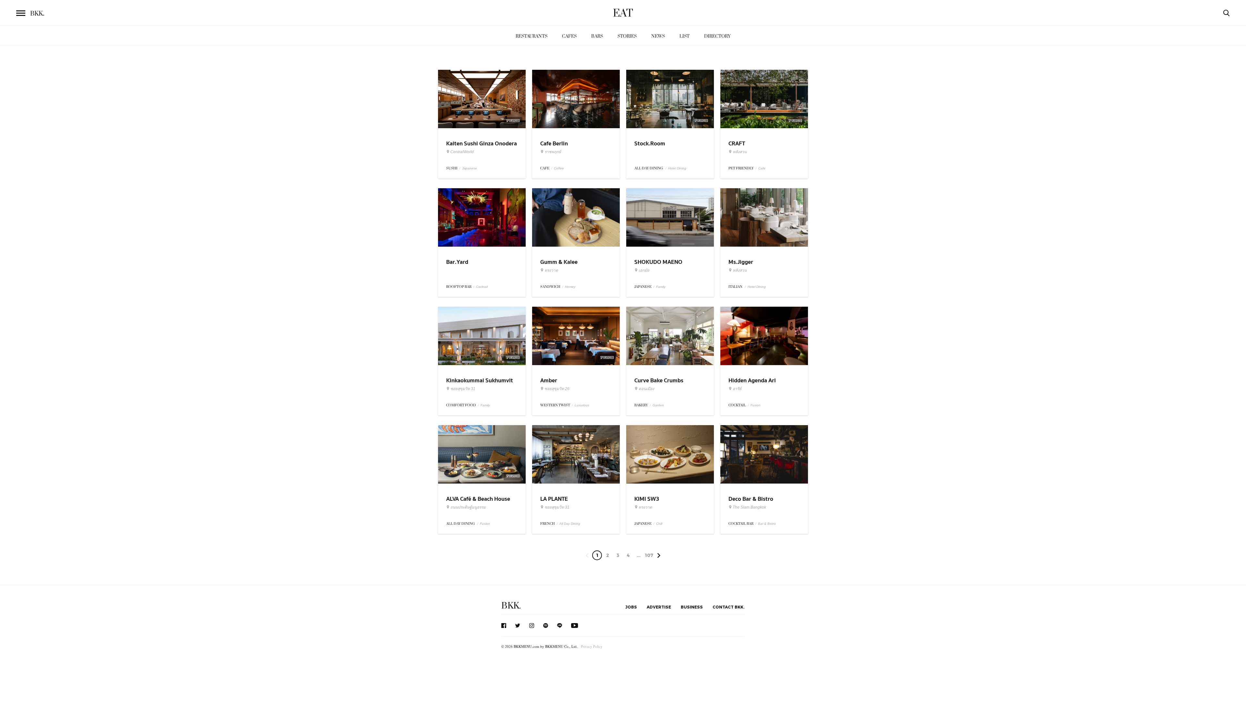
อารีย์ (737, 389)
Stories (627, 36)
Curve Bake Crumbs (658, 380)
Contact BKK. (729, 607)
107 (649, 555)
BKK (37, 14)
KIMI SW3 (646, 499)
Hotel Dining (677, 168)
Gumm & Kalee (559, 262)
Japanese (469, 168)
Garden (658, 405)
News (658, 36)
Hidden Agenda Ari (752, 380)
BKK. (511, 606)
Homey (570, 287)
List (684, 36)
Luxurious (582, 405)
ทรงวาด (551, 270)
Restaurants (531, 36)
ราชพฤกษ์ (552, 152)
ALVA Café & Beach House (478, 499)
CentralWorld (462, 152)
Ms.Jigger (740, 262)
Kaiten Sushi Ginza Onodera (481, 143)
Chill (659, 523)
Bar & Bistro (767, 523)
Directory (717, 36)
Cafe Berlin (554, 143)
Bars (597, 36)
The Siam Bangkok (749, 507)
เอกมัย (644, 270)
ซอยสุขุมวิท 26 (556, 389)
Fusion (756, 405)
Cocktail (482, 287)
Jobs (631, 607)
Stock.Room (649, 143)
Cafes (569, 36)
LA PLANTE (554, 499)
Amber (548, 380)
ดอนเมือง (646, 389)
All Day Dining (569, 523)
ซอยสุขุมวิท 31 (462, 389)
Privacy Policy (592, 646)
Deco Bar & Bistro (750, 499)
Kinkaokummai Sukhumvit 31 (479, 384)
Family (661, 287)
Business (692, 607)
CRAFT (736, 143)
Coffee (559, 168)
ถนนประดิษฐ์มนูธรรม (468, 507)
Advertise (659, 607)
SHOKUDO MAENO (658, 262)
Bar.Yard (457, 262)
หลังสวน (740, 152)
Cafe (761, 168)
